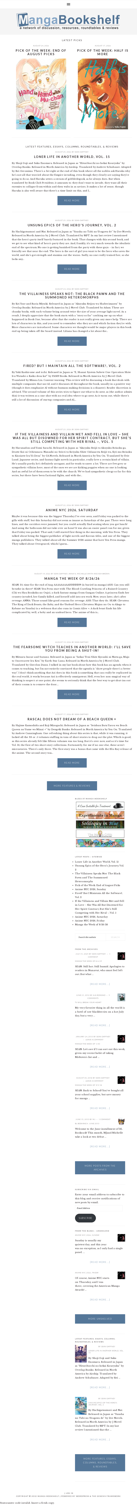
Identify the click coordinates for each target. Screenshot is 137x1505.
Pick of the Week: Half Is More (102, 52)
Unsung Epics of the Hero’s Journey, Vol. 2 (72, 225)
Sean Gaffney (82, 152)
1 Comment (104, 1119)
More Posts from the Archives (100, 1167)
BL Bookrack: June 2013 (87, 1123)
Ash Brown (104, 574)
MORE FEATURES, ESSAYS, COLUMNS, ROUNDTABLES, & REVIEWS (100, 1462)
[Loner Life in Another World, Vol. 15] (81, 1354)
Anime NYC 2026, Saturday (72, 510)
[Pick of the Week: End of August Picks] (41, 95)
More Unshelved (100, 1318)
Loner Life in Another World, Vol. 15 (72, 157)
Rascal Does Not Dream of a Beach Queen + (72, 719)
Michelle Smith (85, 574)
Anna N (72, 574)
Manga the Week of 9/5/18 (88, 1085)
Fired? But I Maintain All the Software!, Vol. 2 (72, 366)
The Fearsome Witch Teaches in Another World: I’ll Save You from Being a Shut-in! (72, 649)
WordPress (82, 1496)
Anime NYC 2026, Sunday (90, 889)
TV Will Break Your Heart (88, 1002)
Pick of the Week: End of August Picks (41, 52)
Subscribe (85, 1218)
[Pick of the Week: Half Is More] (103, 95)
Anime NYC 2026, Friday (90, 920)
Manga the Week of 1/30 (87, 1044)
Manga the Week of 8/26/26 (72, 578)
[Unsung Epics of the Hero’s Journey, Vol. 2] (81, 1406)
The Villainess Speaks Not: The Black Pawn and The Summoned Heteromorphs (72, 295)
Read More (72, 200)
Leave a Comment (94, 1040)
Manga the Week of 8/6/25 (88, 961)
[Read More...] (100, 984)
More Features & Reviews (72, 785)
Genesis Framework (109, 1496)
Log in (69, 1493)
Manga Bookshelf (68, 21)
